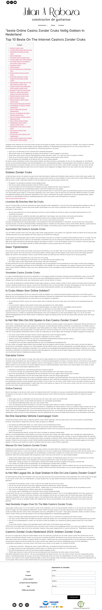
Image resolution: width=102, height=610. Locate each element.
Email (53, 575)
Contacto (61, 25)
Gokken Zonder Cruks (16, 48)
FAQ (28, 586)
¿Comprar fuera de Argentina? (28, 582)
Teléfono (54, 581)
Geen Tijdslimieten (15, 56)
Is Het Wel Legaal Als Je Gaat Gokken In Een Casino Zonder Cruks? (19, 78)
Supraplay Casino (15, 65)
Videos (53, 25)
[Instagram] (11, 2)
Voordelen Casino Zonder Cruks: (20, 57)
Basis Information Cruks (17, 98)
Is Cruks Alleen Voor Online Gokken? (21, 59)
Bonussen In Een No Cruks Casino (20, 90)
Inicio (28, 571)
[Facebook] (8, 2)
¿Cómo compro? (28, 579)
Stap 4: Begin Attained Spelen (19, 121)
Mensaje (54, 586)
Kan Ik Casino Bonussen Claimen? (20, 103)
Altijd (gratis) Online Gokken (18, 140)
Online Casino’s (14, 67)
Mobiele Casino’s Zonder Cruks (19, 96)
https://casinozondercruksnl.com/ (16, 198)
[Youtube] (15, 2)
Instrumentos (42, 25)
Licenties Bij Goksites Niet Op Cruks (21, 50)
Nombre (54, 570)
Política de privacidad (28, 590)
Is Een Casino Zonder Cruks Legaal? (21, 138)
